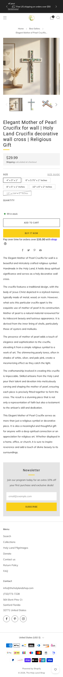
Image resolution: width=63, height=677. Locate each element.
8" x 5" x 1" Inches (15, 186)
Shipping (10, 162)
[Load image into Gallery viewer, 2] (31, 104)
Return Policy (10, 565)
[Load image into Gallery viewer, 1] (16, 104)
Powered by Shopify (31, 668)
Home (21, 28)
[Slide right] (56, 104)
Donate (7, 553)
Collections (9, 542)
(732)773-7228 (11, 593)
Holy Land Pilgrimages (15, 547)
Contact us (9, 559)
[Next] (56, 6)
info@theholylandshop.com (18, 588)
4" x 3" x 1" (12, 180)
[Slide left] (7, 104)
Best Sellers (34, 28)
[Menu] (5, 18)
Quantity (9, 200)
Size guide (53, 174)
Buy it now (31, 233)
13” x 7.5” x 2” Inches (17, 193)
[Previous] (7, 6)
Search (7, 536)
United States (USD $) (30, 637)
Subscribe (31, 507)
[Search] (58, 17)
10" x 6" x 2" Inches (42, 186)
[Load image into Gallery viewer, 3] (47, 104)
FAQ (5, 571)
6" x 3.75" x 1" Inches (36, 180)
